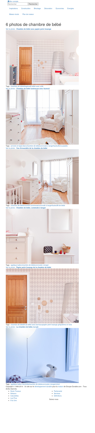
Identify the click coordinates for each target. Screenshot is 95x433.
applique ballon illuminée (20, 384)
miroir (58, 384)
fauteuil (56, 146)
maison (60, 386)
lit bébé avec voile (36, 86)
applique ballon (16, 265)
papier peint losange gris (51, 324)
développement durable (43, 386)
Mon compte (13, 1)
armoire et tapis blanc (19, 146)
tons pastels (63, 146)
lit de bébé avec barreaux (33, 324)
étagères (27, 86)
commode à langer (46, 146)
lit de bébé (61, 205)
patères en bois (66, 324)
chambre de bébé (17, 86)
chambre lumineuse (31, 205)
